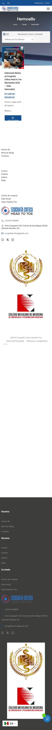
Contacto (5, 156)
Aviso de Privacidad (15, 341)
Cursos (4, 171)
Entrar (48, 3)
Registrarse (39, 3)
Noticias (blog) (7, 153)
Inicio (15, 24)
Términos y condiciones (36, 341)
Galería (4, 177)
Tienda (24, 24)
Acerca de (5, 149)
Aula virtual (6, 199)
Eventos (4, 174)
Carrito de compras (9, 195)
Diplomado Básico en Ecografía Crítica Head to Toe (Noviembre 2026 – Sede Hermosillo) (13, 81)
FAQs (3, 180)
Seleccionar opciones (13, 120)
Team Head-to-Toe (9, 202)
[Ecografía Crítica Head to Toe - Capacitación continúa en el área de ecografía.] (10, 8)
